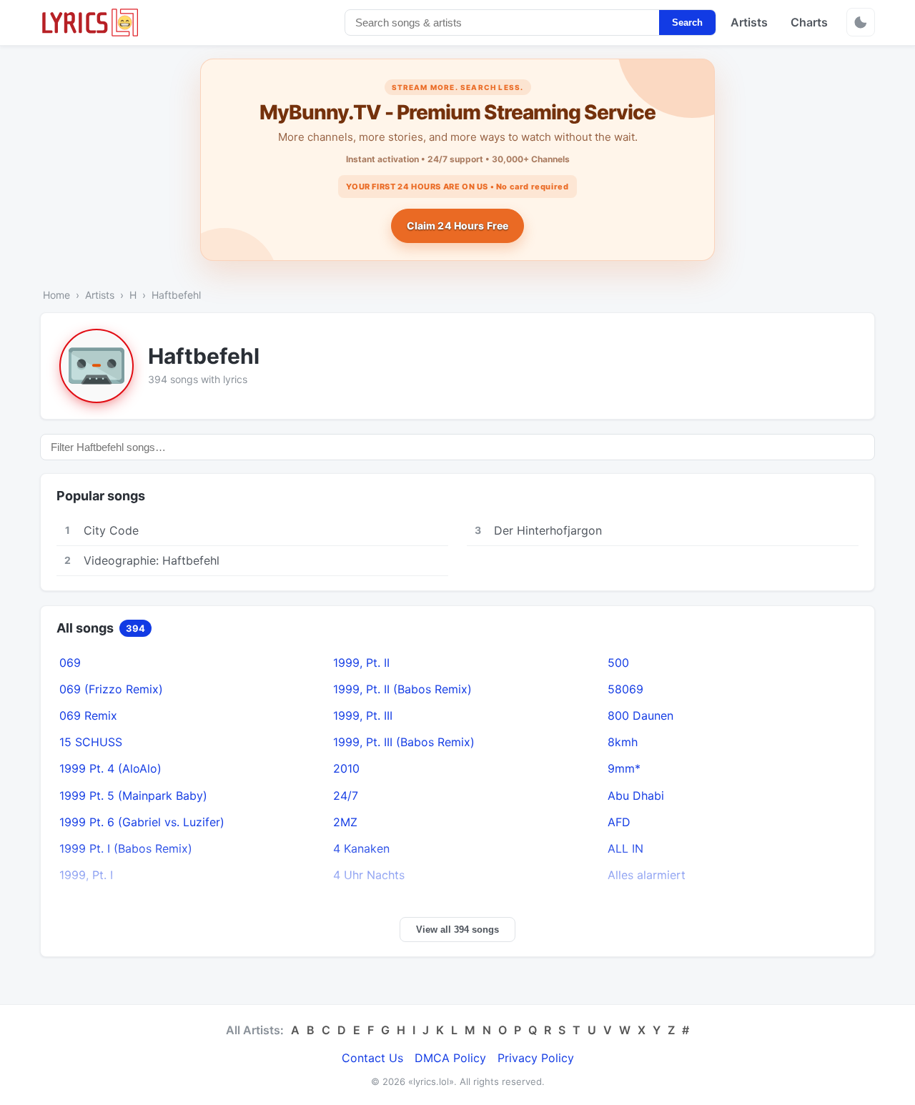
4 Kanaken (361, 848)
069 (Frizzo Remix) (111, 689)
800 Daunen (640, 715)
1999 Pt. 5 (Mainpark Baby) (133, 795)
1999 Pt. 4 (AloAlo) (110, 768)
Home (56, 295)
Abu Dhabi (636, 795)
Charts (809, 22)
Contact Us (372, 1058)
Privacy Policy (536, 1058)
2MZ (345, 822)
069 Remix (88, 715)
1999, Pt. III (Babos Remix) (404, 742)
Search (687, 22)
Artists (749, 22)
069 (70, 662)
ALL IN (625, 848)
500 (618, 662)
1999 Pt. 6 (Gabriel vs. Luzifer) (141, 822)
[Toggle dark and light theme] (860, 22)
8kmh (623, 742)
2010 (346, 768)
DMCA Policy (450, 1058)
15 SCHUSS (90, 742)
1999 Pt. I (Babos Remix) (125, 848)
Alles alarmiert (647, 875)
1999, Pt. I (86, 875)
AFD (619, 822)
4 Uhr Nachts (369, 875)
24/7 (345, 795)
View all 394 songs (457, 929)
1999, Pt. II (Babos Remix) (402, 689)
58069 (625, 689)
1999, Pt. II (361, 662)
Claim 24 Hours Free (458, 225)
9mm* (624, 768)
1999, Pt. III (362, 715)
